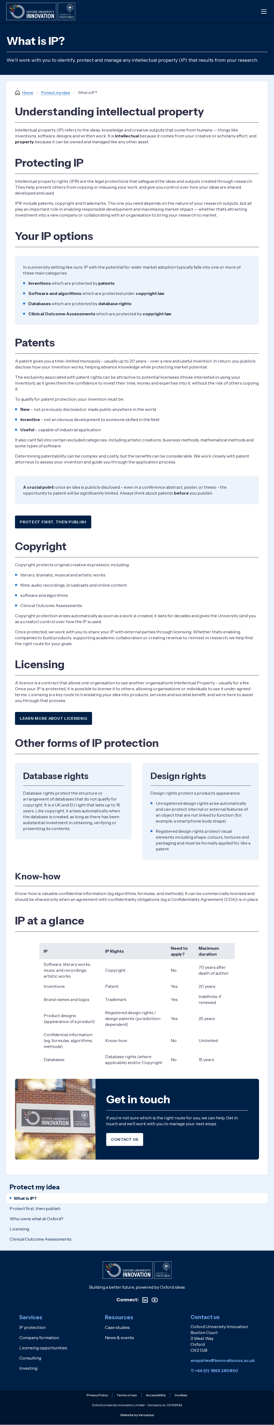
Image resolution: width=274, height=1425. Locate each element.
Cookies (180, 1395)
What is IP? (25, 1198)
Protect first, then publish (53, 522)
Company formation (39, 1337)
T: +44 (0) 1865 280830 (214, 1370)
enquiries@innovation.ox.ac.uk (223, 1360)
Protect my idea (55, 92)
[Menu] (264, 11)
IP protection (32, 1327)
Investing (28, 1368)
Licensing (19, 1229)
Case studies (117, 1327)
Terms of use (127, 1395)
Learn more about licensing (53, 718)
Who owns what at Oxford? (36, 1218)
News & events (119, 1337)
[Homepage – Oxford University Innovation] (40, 11)
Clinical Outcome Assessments (40, 1239)
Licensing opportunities (43, 1347)
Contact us (124, 1139)
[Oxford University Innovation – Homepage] (137, 1270)
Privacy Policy (97, 1395)
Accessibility (156, 1395)
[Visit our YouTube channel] (154, 1300)
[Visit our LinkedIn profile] (145, 1300)
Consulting (30, 1358)
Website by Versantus (137, 1415)
